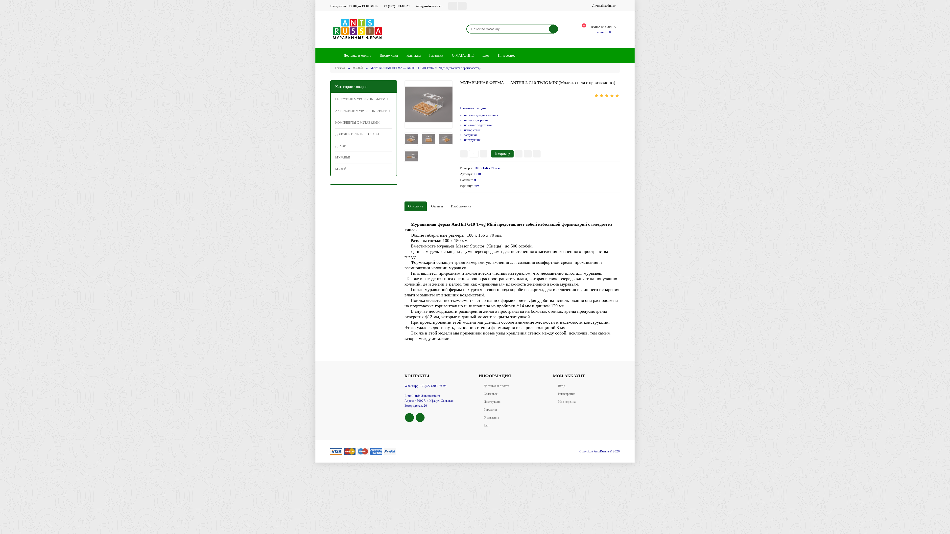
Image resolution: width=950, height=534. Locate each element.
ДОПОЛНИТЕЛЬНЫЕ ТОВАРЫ (357, 134)
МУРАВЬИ (342, 157)
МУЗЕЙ (340, 169)
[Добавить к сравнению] (537, 153)
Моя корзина (567, 401)
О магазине (491, 417)
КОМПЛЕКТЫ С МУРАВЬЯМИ (357, 122)
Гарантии (490, 409)
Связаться (491, 394)
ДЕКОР (340, 146)
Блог (487, 425)
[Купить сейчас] (518, 153)
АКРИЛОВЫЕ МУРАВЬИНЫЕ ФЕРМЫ (362, 111)
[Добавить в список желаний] (528, 153)
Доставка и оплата (496, 386)
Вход (561, 386)
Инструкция (492, 401)
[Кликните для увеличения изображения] (428, 104)
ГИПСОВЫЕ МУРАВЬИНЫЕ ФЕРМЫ (361, 99)
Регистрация (566, 394)
